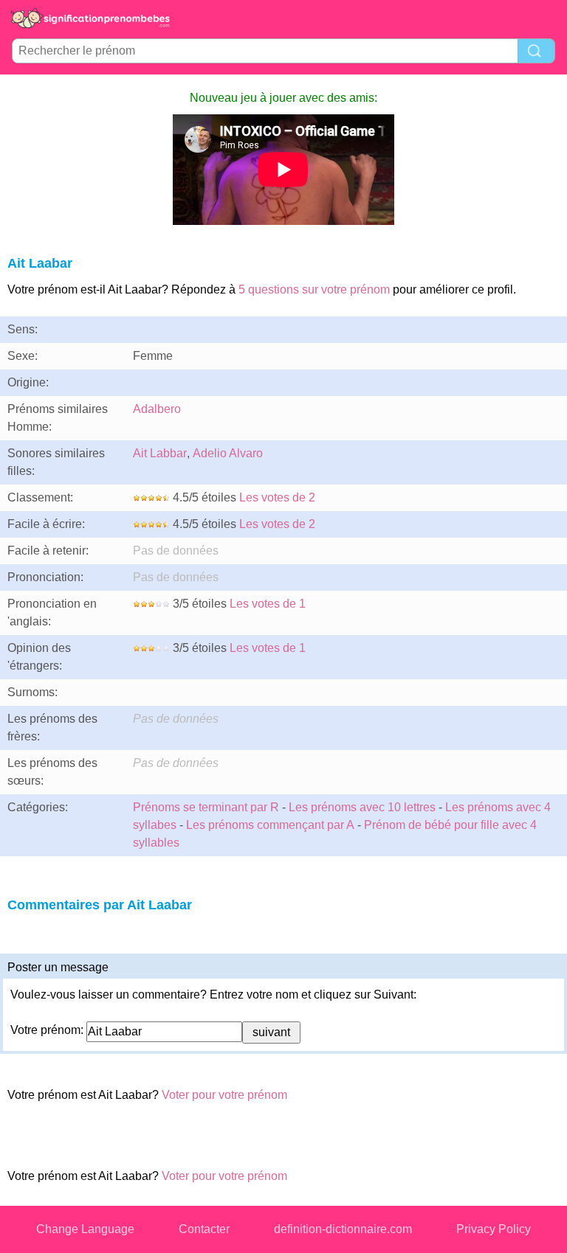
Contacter (204, 1229)
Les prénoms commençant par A (270, 825)
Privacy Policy (493, 1229)
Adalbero (157, 409)
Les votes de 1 (268, 603)
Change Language (85, 1229)
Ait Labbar (160, 453)
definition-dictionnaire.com (343, 1229)
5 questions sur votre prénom (314, 289)
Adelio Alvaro (228, 453)
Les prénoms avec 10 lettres (362, 807)
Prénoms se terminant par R (206, 807)
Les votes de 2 (277, 497)
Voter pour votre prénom (224, 1095)
